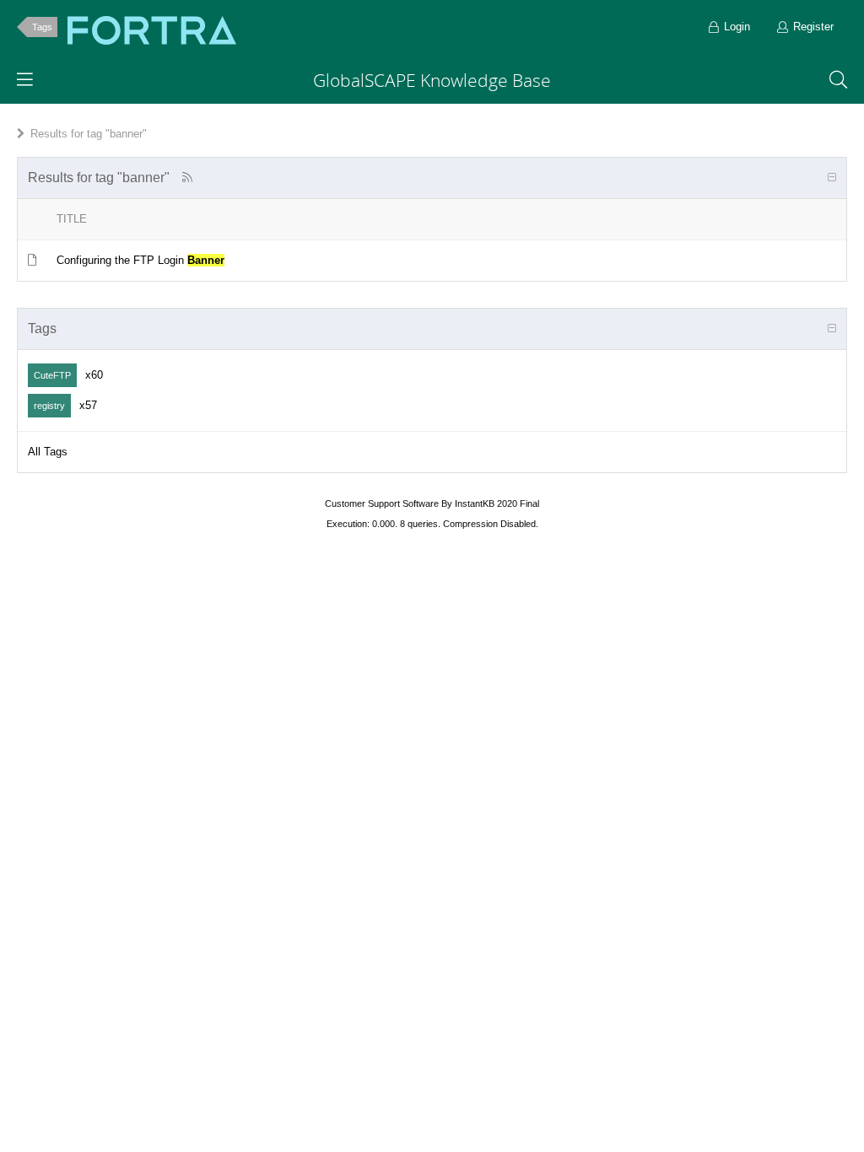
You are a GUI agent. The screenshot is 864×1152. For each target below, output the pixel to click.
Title (72, 219)
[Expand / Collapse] (832, 178)
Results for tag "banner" (88, 133)
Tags (42, 27)
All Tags (48, 451)
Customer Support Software (382, 503)
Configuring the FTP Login (140, 260)
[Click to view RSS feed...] (187, 177)
